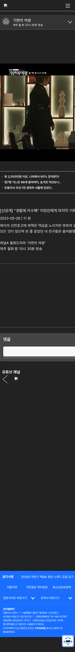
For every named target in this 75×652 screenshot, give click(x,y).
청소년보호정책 (62, 587)
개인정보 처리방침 (37, 587)
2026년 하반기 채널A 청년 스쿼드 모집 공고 (47, 577)
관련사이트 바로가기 (15, 598)
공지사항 (8, 577)
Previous (5, 379)
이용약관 (12, 587)
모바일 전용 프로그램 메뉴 (70, 22)
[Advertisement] (37, 527)
